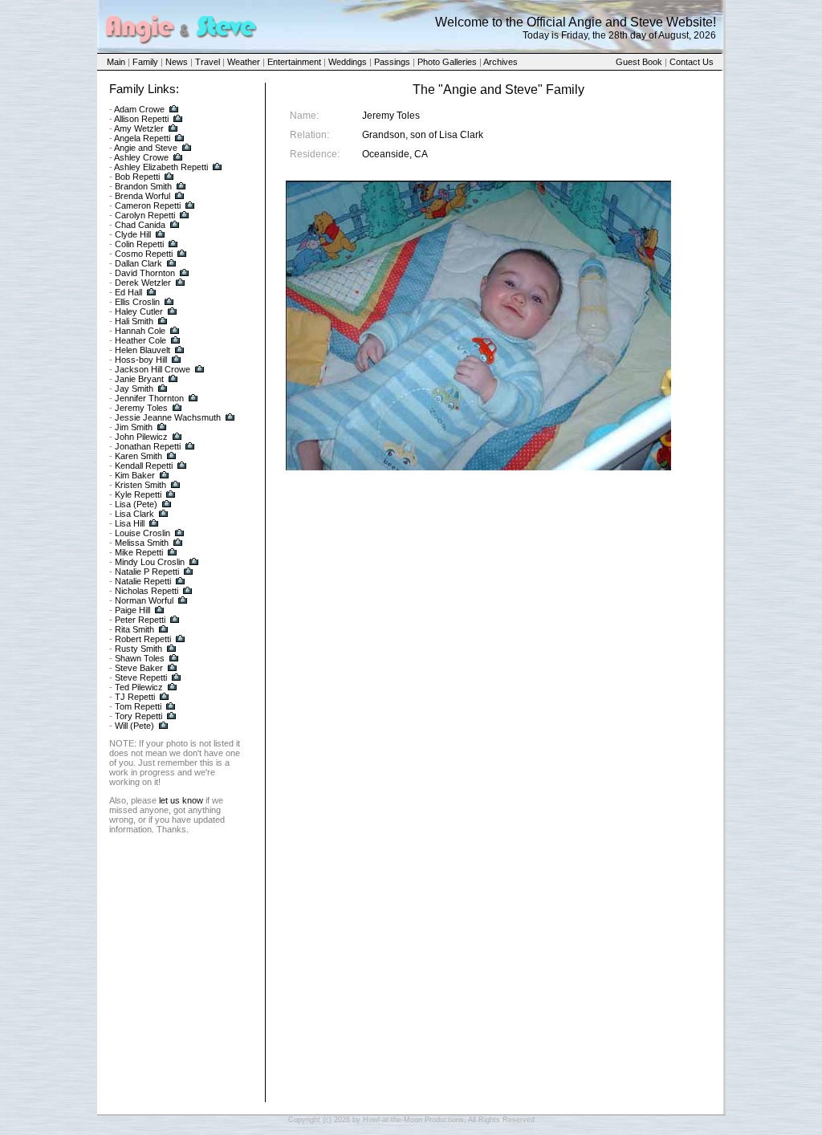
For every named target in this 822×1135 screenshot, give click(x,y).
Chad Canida (140, 225)
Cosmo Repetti (144, 253)
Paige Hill (132, 610)
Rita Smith (134, 629)
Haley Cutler (139, 311)
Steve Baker (139, 668)
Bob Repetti (137, 176)
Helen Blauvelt (142, 350)
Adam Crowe (139, 109)
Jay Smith (134, 388)
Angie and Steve (145, 148)
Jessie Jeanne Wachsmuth (168, 417)
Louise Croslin (142, 533)
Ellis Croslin (137, 302)
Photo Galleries (447, 62)
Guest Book (639, 62)
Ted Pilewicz (139, 687)
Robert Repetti (143, 639)
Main (116, 62)
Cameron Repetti (148, 205)
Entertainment (294, 62)
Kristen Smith (140, 485)
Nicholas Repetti (146, 591)
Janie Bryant (139, 379)
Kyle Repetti (138, 494)
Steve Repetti (141, 677)
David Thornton (145, 273)
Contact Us (691, 62)
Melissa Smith (142, 542)
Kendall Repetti (144, 465)
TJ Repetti (135, 697)
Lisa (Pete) (136, 504)
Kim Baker (135, 475)
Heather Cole (140, 340)
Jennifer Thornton (149, 398)
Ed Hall (128, 292)
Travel (207, 62)
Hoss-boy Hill (141, 359)
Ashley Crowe (141, 157)
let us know (181, 800)
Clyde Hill (133, 234)
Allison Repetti (141, 119)
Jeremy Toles (141, 408)
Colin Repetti (139, 244)
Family (145, 62)
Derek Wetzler (143, 282)
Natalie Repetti (143, 581)
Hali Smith (134, 321)
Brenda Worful (142, 196)
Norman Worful (144, 600)
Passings (392, 62)
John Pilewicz (141, 436)
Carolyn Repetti (145, 215)
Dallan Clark (138, 263)
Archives (500, 62)
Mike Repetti (139, 552)
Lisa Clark (134, 514)
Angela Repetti (142, 138)
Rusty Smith (138, 648)
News (176, 62)
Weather (243, 62)
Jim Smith (134, 427)
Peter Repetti (140, 619)
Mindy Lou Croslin (150, 562)
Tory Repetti (138, 716)
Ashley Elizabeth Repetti (161, 167)
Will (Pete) (134, 725)
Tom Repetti (138, 706)
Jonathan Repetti (148, 446)
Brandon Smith (143, 186)
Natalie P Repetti (147, 571)
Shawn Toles (140, 658)
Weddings (347, 62)
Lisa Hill (129, 523)
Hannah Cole (140, 331)
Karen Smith (138, 456)
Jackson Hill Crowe (152, 369)
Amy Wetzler (139, 128)
